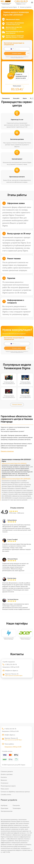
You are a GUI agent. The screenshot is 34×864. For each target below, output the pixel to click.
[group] (9, 634)
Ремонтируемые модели (8, 786)
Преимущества (6, 98)
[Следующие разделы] (32, 98)
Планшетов (16, 805)
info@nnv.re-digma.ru (11, 670)
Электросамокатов (6, 811)
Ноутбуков (4, 805)
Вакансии (4, 780)
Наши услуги (5, 789)
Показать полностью (7, 451)
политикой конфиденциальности (17, 57)
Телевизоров (17, 808)
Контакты (4, 777)
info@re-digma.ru (10, 735)
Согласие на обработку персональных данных (15, 791)
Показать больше (17, 404)
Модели (25, 98)
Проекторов (4, 808)
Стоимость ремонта (7, 771)
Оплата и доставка (6, 774)
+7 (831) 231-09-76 (21, 1)
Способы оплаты (6, 794)
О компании (4, 783)
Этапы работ (16, 98)
